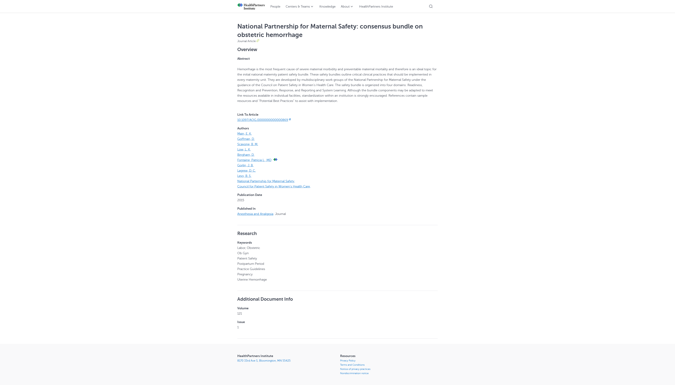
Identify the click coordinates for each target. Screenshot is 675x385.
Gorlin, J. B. (245, 165)
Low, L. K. (244, 149)
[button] (431, 6)
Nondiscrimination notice (354, 373)
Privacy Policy (347, 360)
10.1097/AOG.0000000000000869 (262, 120)
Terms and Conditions (352, 365)
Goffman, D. (246, 139)
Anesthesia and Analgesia (255, 214)
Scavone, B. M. (247, 144)
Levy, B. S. (244, 176)
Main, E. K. (244, 133)
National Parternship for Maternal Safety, (266, 181)
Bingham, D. (245, 154)
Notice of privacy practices (355, 369)
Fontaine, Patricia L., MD (254, 160)
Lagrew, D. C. (246, 170)
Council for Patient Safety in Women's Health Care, (274, 186)
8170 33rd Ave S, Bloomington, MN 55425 (264, 360)
